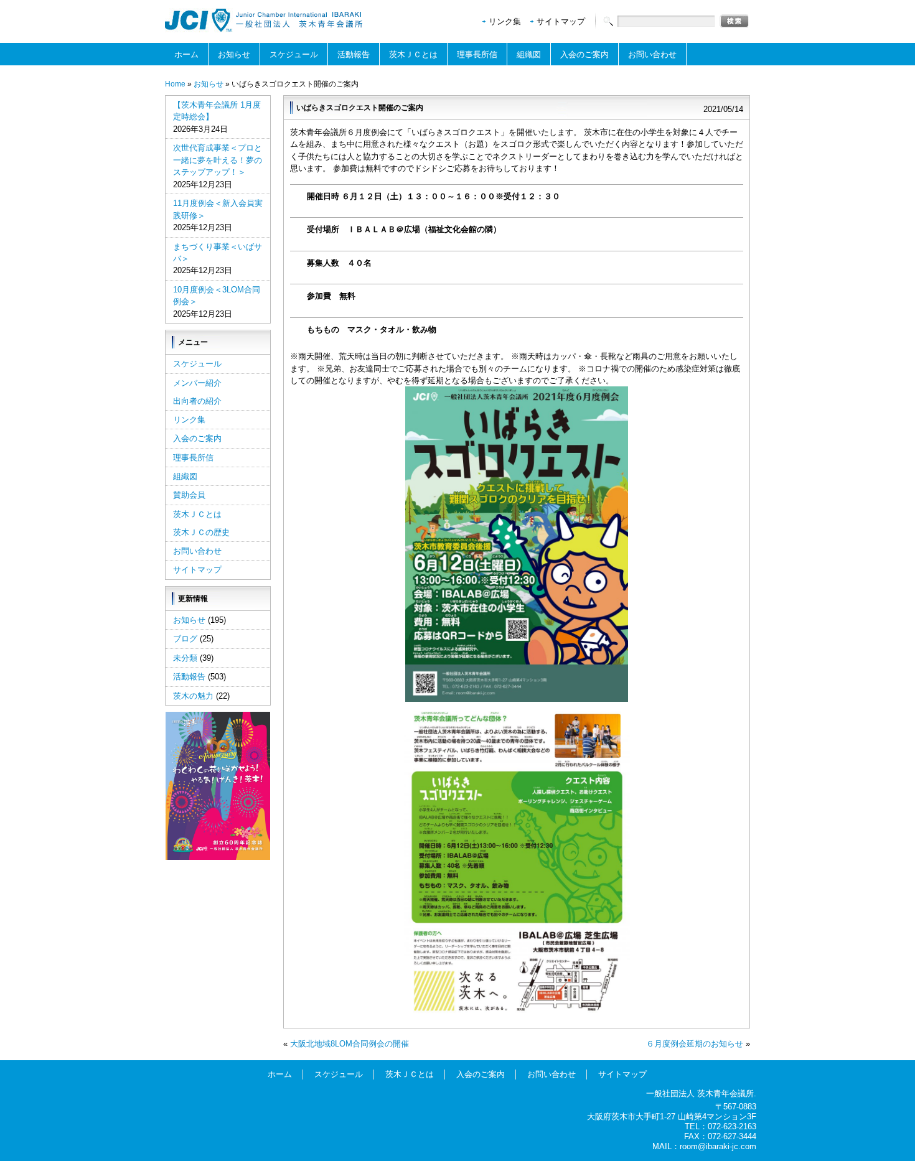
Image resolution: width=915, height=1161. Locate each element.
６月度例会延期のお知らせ (694, 1043)
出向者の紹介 (197, 401)
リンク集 (505, 21)
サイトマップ (561, 21)
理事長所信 (477, 54)
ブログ (185, 638)
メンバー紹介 (197, 383)
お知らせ (234, 54)
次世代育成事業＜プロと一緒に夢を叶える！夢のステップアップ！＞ (217, 160)
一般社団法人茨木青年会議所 (264, 20)
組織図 (529, 54)
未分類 (185, 658)
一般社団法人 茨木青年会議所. (701, 1093)
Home (175, 84)
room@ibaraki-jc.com (718, 1146)
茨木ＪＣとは (413, 54)
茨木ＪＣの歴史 (201, 532)
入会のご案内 (584, 54)
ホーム (186, 54)
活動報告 (353, 54)
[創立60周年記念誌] (218, 857)
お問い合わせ (652, 54)
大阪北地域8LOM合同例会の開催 (349, 1043)
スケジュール (294, 54)
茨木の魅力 (193, 696)
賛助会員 (189, 495)
